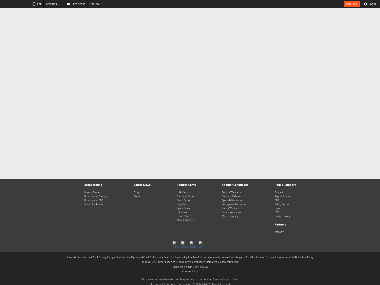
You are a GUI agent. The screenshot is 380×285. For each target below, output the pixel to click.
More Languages (231, 216)
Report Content (283, 196)
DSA (277, 212)
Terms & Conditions (77, 257)
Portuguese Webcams (234, 204)
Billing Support (283, 204)
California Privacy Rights (177, 257)
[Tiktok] (176, 244)
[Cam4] (14, 4)
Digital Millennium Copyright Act (190, 266)
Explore (95, 4)
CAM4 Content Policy (302, 257)
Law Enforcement (202, 257)
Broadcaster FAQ (93, 200)
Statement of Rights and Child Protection (138, 257)
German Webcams (232, 196)
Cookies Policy (282, 216)
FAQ (277, 200)
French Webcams (231, 212)
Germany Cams (185, 196)
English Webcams (231, 192)
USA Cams (182, 192)
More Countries (185, 220)
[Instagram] (184, 244)
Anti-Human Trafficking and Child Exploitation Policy (243, 257)
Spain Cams (183, 208)
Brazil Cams (183, 200)
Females (51, 4)
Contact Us (281, 192)
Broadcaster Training (95, 196)
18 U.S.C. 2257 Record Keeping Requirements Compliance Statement (179, 262)
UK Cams (182, 212)
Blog (136, 192)
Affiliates (279, 232)
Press (137, 196)
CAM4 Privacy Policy (102, 257)
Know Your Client (229, 262)
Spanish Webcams (232, 200)
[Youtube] (202, 244)
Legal (277, 208)
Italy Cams (182, 204)
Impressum (281, 257)
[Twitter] (193, 244)
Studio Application (94, 204)
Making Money (92, 192)
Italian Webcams (231, 208)
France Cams (184, 216)
